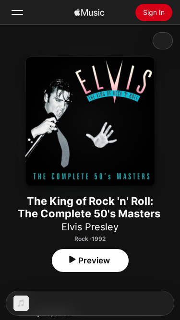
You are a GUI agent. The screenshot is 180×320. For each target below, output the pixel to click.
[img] (89, 12)
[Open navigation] (17, 12)
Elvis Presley (90, 227)
